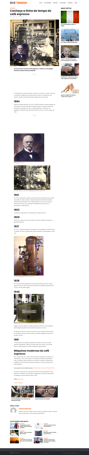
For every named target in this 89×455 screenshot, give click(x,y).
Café (16, 383)
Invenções (12, 8)
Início (40, 3)
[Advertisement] (34, 83)
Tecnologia (63, 3)
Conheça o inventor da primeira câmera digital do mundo (49, 441)
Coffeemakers (37, 368)
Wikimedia (22, 162)
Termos (77, 453)
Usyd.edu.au (20, 379)
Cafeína (20, 383)
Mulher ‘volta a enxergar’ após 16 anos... (26, 433)
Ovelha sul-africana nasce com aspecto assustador (69, 77)
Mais (76, 3)
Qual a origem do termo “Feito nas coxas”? (68, 95)
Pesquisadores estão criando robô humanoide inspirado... (26, 426)
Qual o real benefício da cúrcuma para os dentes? (69, 59)
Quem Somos (65, 453)
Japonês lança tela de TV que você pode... (50, 425)
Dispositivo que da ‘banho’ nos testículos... (50, 433)
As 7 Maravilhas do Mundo (69, 42)
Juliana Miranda (20, 16)
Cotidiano (70, 3)
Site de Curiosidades (16, 452)
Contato (69, 453)
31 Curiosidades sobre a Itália (68, 25)
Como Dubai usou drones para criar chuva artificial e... (26, 441)
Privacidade (74, 453)
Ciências (55, 3)
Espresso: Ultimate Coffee (47, 368)
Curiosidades (47, 3)
